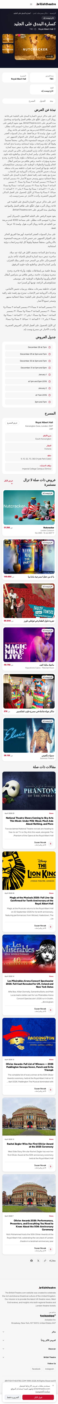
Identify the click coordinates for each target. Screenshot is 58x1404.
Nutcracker (48, 527)
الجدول (42, 101)
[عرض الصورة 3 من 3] (8, 48)
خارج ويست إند (48, 18)
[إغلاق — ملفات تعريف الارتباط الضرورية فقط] (53, 1385)
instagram (49, 1369)
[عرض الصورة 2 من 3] (8, 38)
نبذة (51, 101)
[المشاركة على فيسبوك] (31, 1260)
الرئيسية (53, 13)
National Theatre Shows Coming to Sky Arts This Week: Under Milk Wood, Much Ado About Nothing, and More (29, 820)
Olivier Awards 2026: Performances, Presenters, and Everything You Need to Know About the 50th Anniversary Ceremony (31, 1225)
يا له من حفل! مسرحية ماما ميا (41, 576)
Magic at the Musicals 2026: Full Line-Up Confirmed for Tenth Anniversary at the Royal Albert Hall (31, 900)
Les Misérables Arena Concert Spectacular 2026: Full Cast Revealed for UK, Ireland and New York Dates (29, 983)
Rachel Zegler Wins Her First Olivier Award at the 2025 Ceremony (30, 1145)
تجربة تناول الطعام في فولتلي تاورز (39, 621)
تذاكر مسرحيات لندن (40, 13)
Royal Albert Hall (45, 29)
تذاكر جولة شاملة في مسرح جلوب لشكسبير (35, 711)
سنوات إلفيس (48, 755)
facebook (36, 1369)
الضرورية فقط (13, 1397)
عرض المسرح (12, 423)
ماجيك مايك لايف (46, 665)
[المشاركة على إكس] (38, 1260)
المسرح (32, 101)
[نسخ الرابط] (45, 1260)
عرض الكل (8, 482)
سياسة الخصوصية (42, 1391)
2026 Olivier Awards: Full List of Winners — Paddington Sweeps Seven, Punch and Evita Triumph (29, 1067)
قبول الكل (38, 1397)
